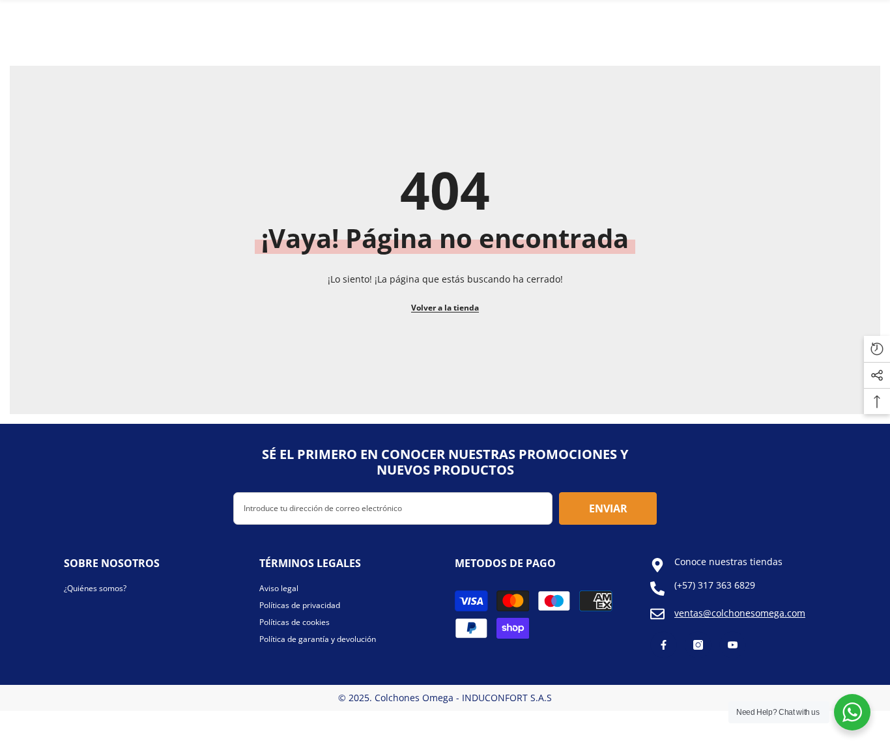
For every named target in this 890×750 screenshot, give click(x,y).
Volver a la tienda (445, 307)
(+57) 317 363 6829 (714, 585)
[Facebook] (663, 645)
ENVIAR (608, 508)
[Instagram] (698, 645)
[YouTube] (732, 645)
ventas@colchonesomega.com (739, 613)
